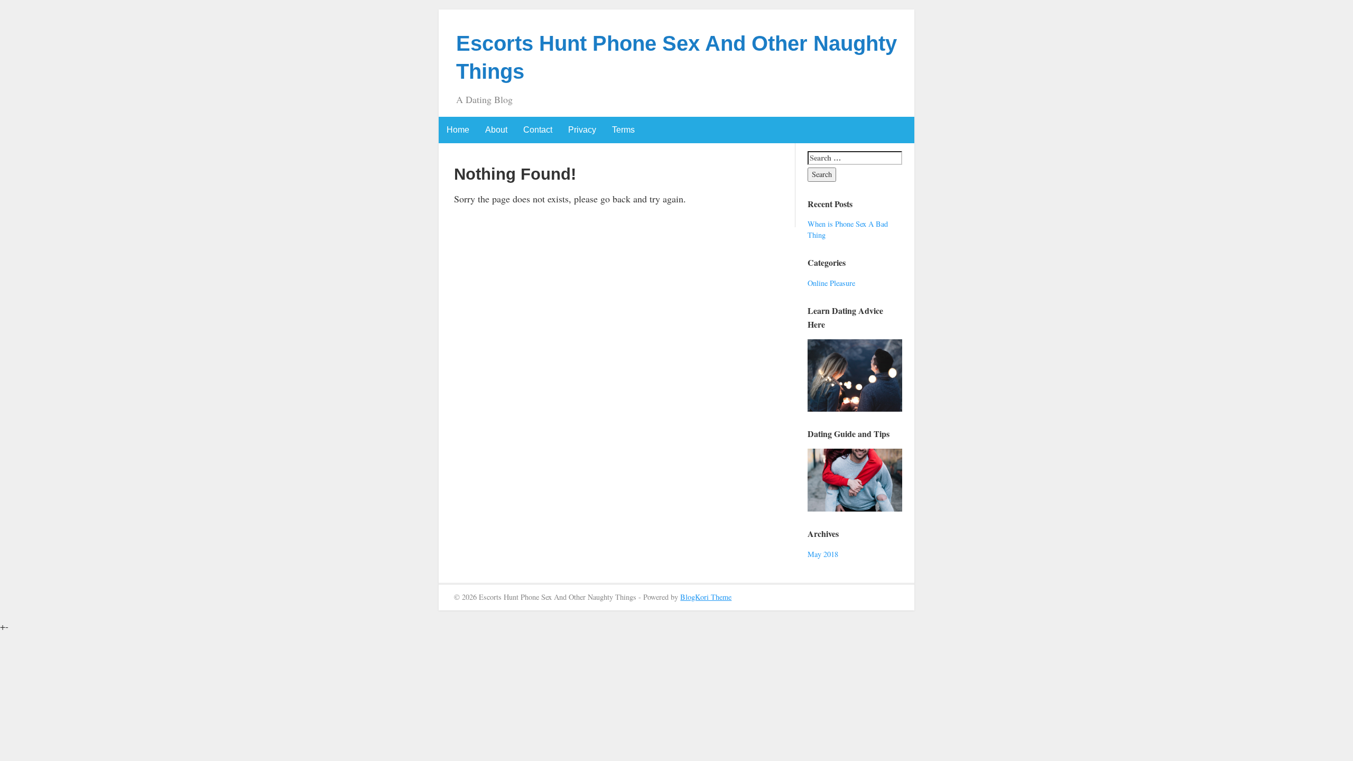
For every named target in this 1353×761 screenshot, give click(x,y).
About (496, 129)
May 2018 (823, 554)
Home (458, 129)
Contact (537, 129)
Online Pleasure (831, 283)
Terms (623, 129)
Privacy (582, 129)
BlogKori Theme (705, 597)
